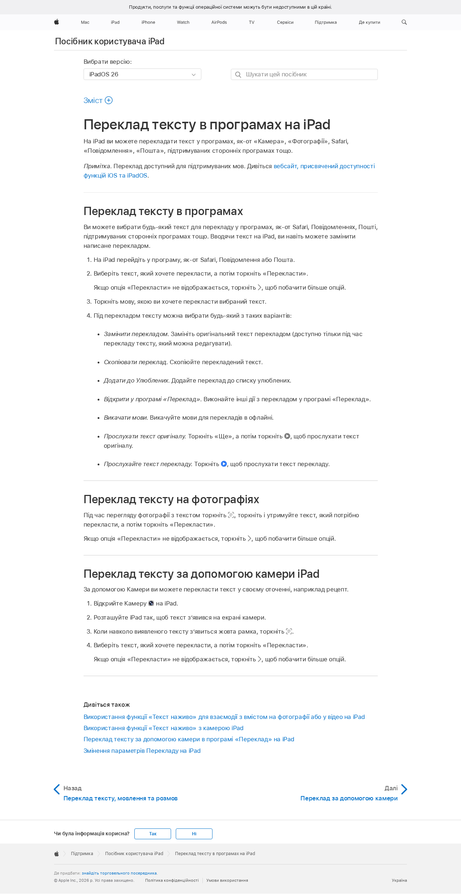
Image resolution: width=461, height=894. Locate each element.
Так (152, 833)
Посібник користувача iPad (110, 41)
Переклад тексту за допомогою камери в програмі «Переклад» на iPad (189, 739)
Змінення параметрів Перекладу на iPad (142, 750)
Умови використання (227, 880)
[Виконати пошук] (238, 75)
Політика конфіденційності (172, 880)
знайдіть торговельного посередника (119, 873)
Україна (399, 880)
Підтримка (82, 853)
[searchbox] (304, 74)
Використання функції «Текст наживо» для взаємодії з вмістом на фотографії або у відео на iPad (224, 716)
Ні (194, 833)
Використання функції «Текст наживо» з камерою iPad (163, 728)
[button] (404, 22)
